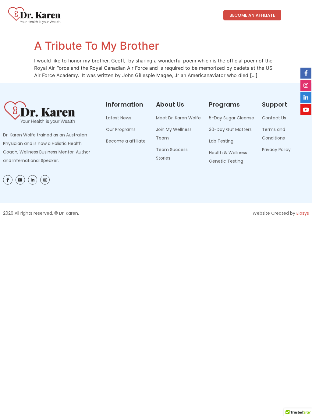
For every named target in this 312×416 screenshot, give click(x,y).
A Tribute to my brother (96, 45)
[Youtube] (20, 180)
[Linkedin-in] (32, 180)
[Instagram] (45, 180)
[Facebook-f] (7, 180)
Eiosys (302, 213)
